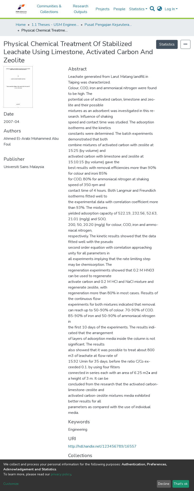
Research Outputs (80, 9)
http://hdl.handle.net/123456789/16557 (102, 446)
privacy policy (61, 474)
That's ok (181, 484)
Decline (163, 484)
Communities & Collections (49, 9)
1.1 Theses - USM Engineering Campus (55, 24)
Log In (170, 9)
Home (21, 24)
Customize (11, 484)
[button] (159, 9)
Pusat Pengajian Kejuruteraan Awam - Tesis (108, 24)
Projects (103, 9)
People (119, 9)
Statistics (167, 44)
